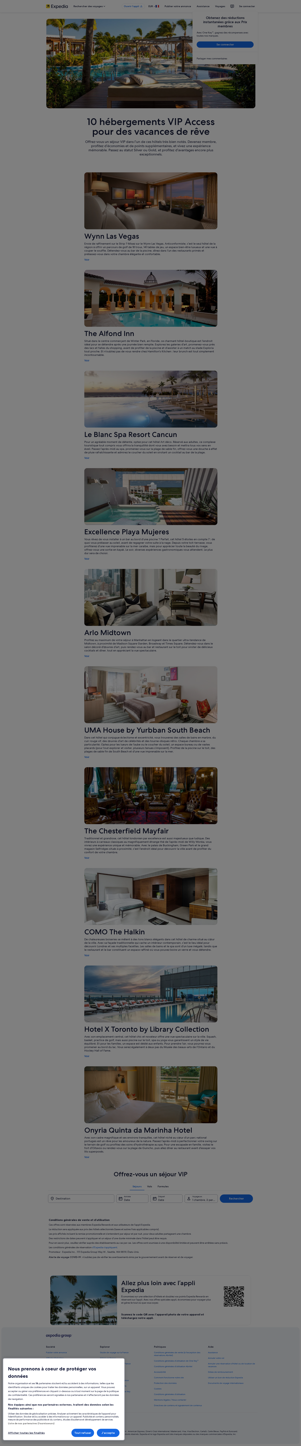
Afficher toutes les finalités (26, 1433)
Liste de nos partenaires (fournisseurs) (31, 1423)
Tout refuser (82, 1433)
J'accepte (108, 1433)
